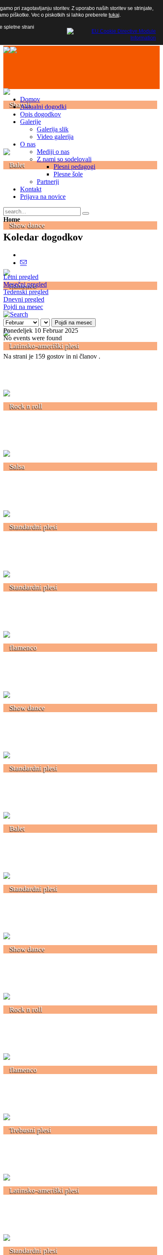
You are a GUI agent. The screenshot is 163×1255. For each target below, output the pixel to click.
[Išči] (15, 314)
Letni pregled (20, 276)
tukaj (114, 15)
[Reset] (85, 213)
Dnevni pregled (23, 299)
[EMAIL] (23, 262)
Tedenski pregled (25, 291)
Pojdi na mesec (23, 306)
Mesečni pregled (25, 284)
